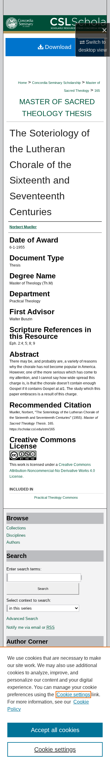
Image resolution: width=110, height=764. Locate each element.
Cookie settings (73, 694)
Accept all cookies (55, 730)
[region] (55, 705)
